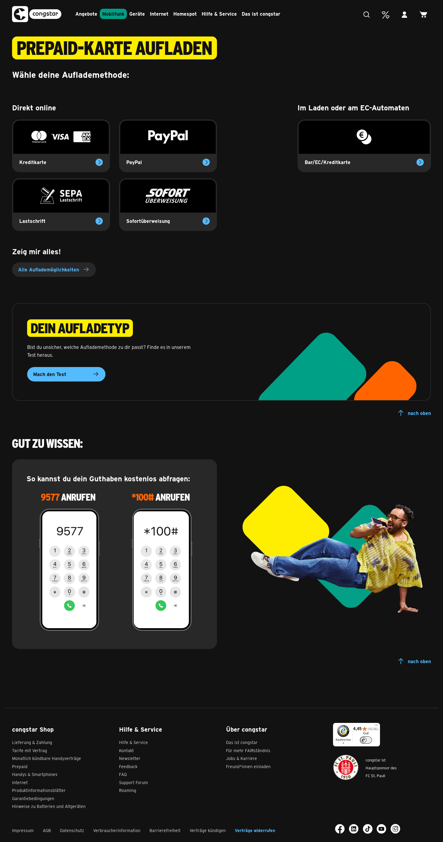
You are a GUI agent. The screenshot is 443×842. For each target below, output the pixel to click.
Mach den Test (49, 374)
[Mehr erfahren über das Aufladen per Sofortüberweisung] (206, 221)
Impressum (23, 830)
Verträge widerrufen (255, 830)
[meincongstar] (406, 15)
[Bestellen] (425, 15)
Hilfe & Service (219, 14)
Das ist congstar (261, 14)
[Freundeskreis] (387, 15)
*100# (143, 497)
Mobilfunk (113, 14)
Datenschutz (72, 830)
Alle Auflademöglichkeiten (48, 269)
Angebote (86, 14)
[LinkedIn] (353, 828)
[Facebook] (340, 828)
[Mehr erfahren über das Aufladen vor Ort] (420, 162)
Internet (159, 14)
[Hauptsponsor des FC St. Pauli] (346, 767)
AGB (47, 830)
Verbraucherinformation (116, 830)
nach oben (419, 413)
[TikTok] (367, 828)
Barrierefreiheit (165, 830)
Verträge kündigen (208, 830)
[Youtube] (381, 828)
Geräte (137, 14)
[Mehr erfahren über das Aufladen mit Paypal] (206, 162)
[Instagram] (395, 828)
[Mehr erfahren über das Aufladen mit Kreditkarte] (99, 162)
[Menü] (376, 726)
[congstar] (36, 14)
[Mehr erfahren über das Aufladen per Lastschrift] (99, 221)
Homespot (185, 14)
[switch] (366, 740)
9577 (50, 497)
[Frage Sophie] (368, 15)
